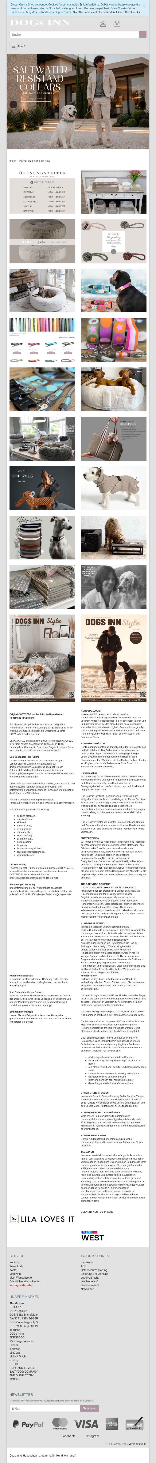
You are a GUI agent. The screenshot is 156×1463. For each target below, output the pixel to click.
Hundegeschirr (89, 773)
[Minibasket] (117, 24)
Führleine (90, 1021)
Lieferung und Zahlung (94, 1274)
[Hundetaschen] (113, 439)
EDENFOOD (17, 1337)
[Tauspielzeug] (113, 241)
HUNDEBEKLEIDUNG (92, 923)
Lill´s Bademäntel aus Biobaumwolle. (109, 765)
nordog (14, 1360)
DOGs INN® (17, 1333)
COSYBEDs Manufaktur (24, 1314)
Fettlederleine (112, 978)
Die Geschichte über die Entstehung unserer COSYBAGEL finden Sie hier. (37, 732)
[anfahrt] (42, 439)
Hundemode (95, 929)
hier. (135, 1105)
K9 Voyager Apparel (21, 1341)
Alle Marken (17, 1303)
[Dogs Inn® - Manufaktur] (30, 22)
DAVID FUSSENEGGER (24, 1318)
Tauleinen (91, 1191)
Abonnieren (89, 1408)
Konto (13, 1270)
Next (142, 104)
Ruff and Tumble (138, 760)
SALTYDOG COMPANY (24, 1371)
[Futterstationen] (113, 192)
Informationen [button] (95, 1255)
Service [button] (17, 1255)
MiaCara (15, 1352)
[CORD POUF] (42, 241)
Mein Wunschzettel (21, 1277)
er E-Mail (48, 894)
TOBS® (14, 1379)
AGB (83, 1266)
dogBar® (89, 870)
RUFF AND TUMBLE (22, 1368)
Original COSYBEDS (21, 714)
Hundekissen (46, 724)
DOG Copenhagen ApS (24, 1322)
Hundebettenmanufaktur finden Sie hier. (37, 877)
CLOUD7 (119, 955)
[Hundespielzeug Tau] (42, 488)
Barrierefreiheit (90, 1285)
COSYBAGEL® (18, 1311)
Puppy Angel (101, 962)
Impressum (87, 1262)
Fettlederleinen (89, 975)
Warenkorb (16, 1266)
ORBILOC (15, 1364)
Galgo (102, 946)
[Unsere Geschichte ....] (113, 587)
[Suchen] (142, 34)
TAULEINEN (87, 1151)
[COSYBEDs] (42, 290)
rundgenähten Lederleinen (103, 1138)
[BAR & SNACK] (113, 537)
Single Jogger (101, 717)
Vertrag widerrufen (21, 1285)
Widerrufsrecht (90, 1277)
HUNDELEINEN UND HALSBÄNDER (100, 1112)
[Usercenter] (104, 24)
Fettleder (90, 1037)
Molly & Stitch (18, 1356)
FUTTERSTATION (90, 838)
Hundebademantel (95, 746)
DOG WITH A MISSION (24, 1326)
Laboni (14, 1345)
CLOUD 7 (15, 1307)
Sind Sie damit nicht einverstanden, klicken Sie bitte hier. (107, 12)
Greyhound (123, 946)
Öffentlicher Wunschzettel (25, 1281)
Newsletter (87, 1289)
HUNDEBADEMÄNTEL (93, 743)
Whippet (111, 946)
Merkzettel (16, 1274)
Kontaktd (100, 1102)
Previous (13, 104)
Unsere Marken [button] (24, 1296)
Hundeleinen (138, 982)
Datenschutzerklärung (94, 1270)
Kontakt (14, 1262)
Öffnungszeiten (132, 1102)
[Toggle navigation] (14, 46)
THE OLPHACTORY (21, 1375)
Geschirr (90, 795)
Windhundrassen (98, 949)
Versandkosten (137, 1444)
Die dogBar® (100, 857)
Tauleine (93, 1171)
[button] (86, 389)
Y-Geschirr (109, 776)
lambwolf (15, 1349)
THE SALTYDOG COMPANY (96, 884)
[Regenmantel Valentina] (113, 488)
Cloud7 (124, 763)
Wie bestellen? (90, 1281)
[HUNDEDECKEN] (42, 587)
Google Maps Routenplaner (100, 1105)
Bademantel (112, 750)
